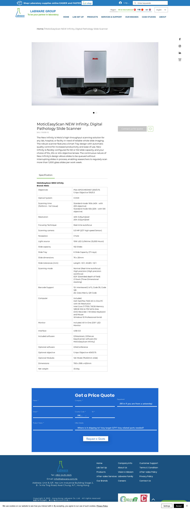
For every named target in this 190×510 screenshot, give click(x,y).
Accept (179, 506)
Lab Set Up (102, 467)
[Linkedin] (179, 52)
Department (121, 399)
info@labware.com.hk (65, 479)
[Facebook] (179, 39)
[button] (112, 17)
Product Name (38, 423)
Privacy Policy (146, 476)
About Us (122, 467)
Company (78, 400)
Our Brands (102, 480)
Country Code (79, 412)
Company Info (125, 463)
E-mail (35, 412)
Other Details (79, 423)
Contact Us (145, 480)
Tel (92, 412)
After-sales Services (107, 476)
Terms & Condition (148, 467)
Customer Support (148, 463)
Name (35, 400)
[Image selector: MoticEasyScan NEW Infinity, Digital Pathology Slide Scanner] (93, 112)
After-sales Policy (148, 471)
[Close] (186, 506)
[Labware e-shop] (179, 59)
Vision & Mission (125, 471)
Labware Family (125, 476)
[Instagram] (179, 46)
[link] (45, 175)
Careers (122, 480)
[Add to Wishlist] (150, 129)
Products (101, 471)
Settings (167, 506)
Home (40, 29)
